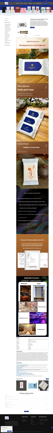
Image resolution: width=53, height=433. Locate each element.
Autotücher (6, 41)
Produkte (25, 3)
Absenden (26, 411)
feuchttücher (44, 352)
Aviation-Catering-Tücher (9, 15)
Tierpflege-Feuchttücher (7, 35)
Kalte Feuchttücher (7, 26)
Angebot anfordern (46, 3)
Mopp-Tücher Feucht (7, 42)
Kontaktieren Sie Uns (38, 3)
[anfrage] (52, 214)
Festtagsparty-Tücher (7, 34)
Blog (33, 3)
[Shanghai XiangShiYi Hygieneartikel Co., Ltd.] (8, 3)
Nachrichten (30, 3)
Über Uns (21, 3)
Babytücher (6, 32)
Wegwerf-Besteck (6, 20)
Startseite (17, 3)
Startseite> (6, 15)
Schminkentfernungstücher (8, 40)
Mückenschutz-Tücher (7, 43)
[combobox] (6, 399)
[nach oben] (52, 427)
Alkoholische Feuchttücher (8, 27)
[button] (46, 378)
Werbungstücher (6, 33)
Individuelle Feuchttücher (7, 22)
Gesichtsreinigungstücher (7, 24)
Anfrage (32, 27)
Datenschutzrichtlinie (38, 431)
